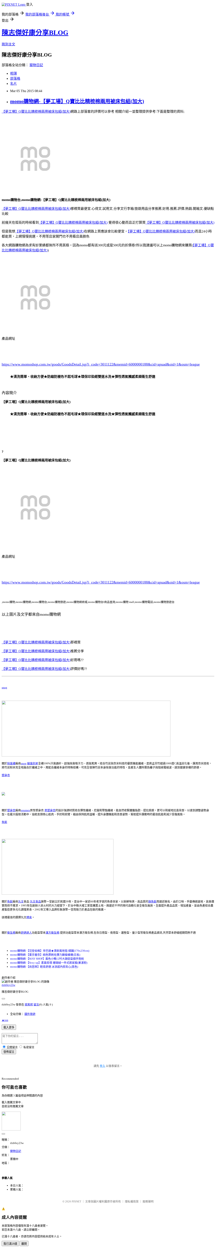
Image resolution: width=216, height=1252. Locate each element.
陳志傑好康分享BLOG (35, 32)
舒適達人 (26, 932)
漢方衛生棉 (52, 932)
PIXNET (76, 1201)
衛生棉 (11, 932)
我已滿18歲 (10, 1243)
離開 (24, 1243)
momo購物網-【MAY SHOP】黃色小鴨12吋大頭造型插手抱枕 (47, 958)
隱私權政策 (132, 1201)
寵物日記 (36, 65)
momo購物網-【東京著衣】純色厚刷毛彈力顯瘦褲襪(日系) (45, 954)
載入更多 (8, 1027)
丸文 (21, 901)
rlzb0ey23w (8, 985)
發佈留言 (8, 1051)
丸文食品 (35, 901)
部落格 (15, 78)
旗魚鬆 (152, 901)
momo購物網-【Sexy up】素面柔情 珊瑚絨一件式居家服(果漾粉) (48, 962)
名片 (13, 83)
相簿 (13, 73)
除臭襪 (11, 763)
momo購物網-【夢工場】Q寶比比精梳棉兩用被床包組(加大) (77, 101)
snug (4, 687)
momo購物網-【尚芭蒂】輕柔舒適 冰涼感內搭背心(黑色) (44, 966)
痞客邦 (29, 1004)
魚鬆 (4, 822)
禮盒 (29, 917)
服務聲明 (148, 1201)
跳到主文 (8, 44)
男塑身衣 (50, 810)
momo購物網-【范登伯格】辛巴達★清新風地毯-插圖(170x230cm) (49, 950)
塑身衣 (6, 775)
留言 (36, 1004)
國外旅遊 (29, 1014)
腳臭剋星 (32, 763)
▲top (5, 1020)
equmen (25, 810)
